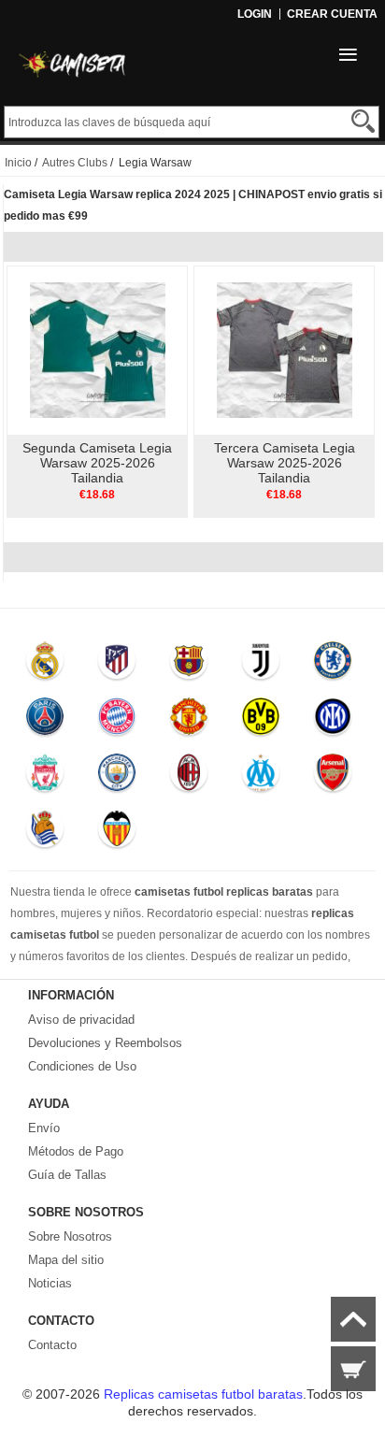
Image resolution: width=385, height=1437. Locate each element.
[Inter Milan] (332, 720)
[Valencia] (116, 833)
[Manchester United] (188, 720)
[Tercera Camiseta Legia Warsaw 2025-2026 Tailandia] (284, 349)
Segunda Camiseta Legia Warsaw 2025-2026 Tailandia (97, 462)
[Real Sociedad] (45, 833)
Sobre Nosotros (70, 1236)
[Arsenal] (332, 777)
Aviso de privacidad (81, 1020)
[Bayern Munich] (116, 720)
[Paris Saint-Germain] (45, 720)
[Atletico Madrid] (116, 664)
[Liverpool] (45, 777)
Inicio (18, 162)
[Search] (363, 121)
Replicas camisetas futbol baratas (203, 1394)
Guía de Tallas (67, 1175)
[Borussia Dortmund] (260, 720)
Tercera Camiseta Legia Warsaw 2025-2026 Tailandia (284, 462)
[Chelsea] (332, 664)
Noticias (50, 1283)
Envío (44, 1128)
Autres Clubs (74, 162)
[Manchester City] (116, 777)
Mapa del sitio (66, 1260)
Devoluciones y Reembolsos (105, 1043)
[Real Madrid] (45, 664)
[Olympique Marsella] (260, 777)
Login (254, 14)
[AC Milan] (188, 777)
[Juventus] (260, 664)
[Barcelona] (188, 664)
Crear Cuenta (332, 14)
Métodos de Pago (75, 1151)
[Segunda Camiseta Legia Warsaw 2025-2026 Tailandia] (97, 349)
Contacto (52, 1345)
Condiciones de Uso (82, 1066)
